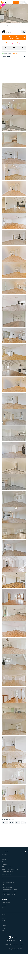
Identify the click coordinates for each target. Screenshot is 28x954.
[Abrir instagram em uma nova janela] (9, 939)
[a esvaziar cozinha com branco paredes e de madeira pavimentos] (13, 155)
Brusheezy (4, 853)
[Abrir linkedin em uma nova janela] (11, 939)
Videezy (4, 858)
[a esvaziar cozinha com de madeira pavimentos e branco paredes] (13, 367)
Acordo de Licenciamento (8, 881)
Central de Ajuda (6, 902)
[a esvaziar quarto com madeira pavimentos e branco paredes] (13, 122)
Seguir (23, 32)
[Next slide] (22, 822)
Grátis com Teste (14, 37)
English (4, 917)
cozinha (5, 822)
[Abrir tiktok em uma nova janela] (15, 939)
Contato (4, 904)
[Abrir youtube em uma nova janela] (20, 939)
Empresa (4, 861)
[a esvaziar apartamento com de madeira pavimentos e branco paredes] (13, 335)
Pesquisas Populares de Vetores (9, 889)
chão (17, 822)
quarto (11, 822)
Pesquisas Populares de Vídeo (9, 893)
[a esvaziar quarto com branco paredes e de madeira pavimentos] (13, 106)
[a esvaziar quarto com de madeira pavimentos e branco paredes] (13, 90)
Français (4, 927)
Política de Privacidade (17, 948)
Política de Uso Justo (13, 949)
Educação (4, 863)
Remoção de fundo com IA (8, 871)
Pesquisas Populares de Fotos (9, 891)
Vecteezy (4, 856)
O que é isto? (15, 53)
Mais (3, 929)
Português (4, 922)
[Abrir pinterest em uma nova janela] (13, 939)
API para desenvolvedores (8, 866)
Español (4, 920)
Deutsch (4, 924)
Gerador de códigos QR (7, 873)
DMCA (3, 884)
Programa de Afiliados (7, 886)
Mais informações (6, 55)
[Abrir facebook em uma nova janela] (7, 939)
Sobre (3, 906)
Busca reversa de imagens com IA (10, 868)
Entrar (21, 2)
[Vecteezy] (2, 2)
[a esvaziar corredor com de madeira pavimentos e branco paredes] (13, 694)
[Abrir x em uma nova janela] (17, 939)
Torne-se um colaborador (8, 909)
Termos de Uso (8, 948)
